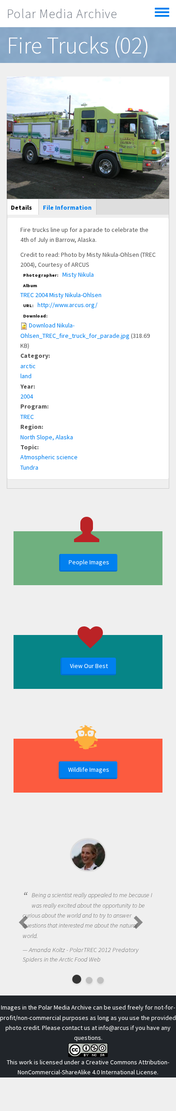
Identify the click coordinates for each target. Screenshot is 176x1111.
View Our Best (89, 666)
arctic (28, 366)
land (26, 376)
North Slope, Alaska (46, 437)
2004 (26, 396)
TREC (27, 417)
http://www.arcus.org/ (67, 305)
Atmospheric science (49, 457)
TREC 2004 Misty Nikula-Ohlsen (61, 295)
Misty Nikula (78, 274)
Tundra (29, 467)
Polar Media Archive (62, 13)
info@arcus (113, 1028)
